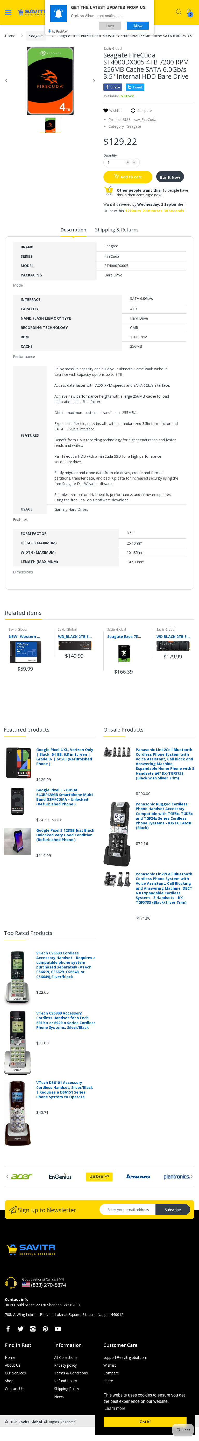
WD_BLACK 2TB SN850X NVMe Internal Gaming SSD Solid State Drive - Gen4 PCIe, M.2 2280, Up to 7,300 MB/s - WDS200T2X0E (75, 636)
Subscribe (173, 1209)
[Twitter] (20, 1330)
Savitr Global (112, 48)
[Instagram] (33, 1330)
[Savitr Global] (33, 12)
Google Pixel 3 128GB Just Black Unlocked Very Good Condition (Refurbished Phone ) (65, 835)
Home (10, 35)
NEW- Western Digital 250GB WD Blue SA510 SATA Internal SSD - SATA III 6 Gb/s (25, 636)
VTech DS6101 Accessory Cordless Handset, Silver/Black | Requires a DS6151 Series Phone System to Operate (64, 1089)
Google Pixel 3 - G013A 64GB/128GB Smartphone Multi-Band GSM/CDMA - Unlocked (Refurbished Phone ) (65, 797)
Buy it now (170, 177)
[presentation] (186, 613)
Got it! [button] (145, 1422)
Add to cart (131, 177)
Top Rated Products (28, 932)
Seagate (36, 35)
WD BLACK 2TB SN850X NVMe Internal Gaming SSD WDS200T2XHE (173, 636)
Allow (138, 25)
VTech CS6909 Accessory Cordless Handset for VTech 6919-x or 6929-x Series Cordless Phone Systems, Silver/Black (66, 1020)
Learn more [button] (114, 1408)
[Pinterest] (45, 1330)
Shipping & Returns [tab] (117, 230)
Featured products (26, 729)
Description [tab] (73, 230)
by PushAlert (60, 31)
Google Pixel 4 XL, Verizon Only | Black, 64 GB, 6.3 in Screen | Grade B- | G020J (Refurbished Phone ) (64, 756)
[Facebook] (8, 1330)
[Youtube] (58, 1330)
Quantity (110, 155)
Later (110, 25)
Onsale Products (123, 729)
